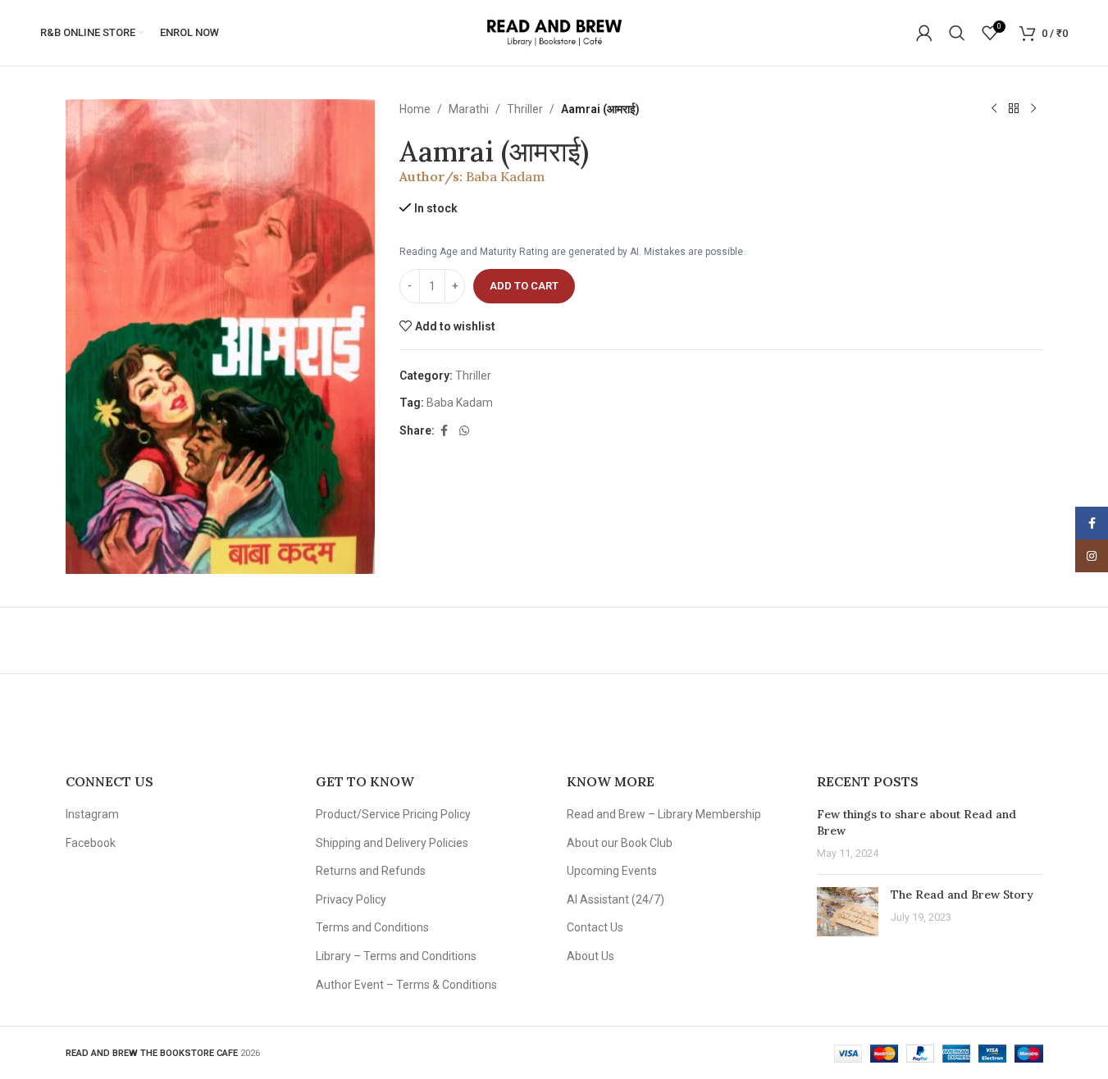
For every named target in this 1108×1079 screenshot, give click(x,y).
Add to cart (524, 286)
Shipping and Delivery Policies (392, 842)
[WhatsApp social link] (464, 431)
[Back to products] (1014, 109)
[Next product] (1033, 109)
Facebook (91, 842)
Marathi (469, 109)
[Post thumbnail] (847, 911)
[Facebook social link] (444, 431)
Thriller (525, 109)
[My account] (924, 32)
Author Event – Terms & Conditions (406, 984)
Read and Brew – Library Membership (664, 814)
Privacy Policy (351, 899)
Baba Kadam (505, 176)
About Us (590, 956)
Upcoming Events (612, 870)
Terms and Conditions (372, 927)
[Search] (957, 32)
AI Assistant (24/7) (615, 899)
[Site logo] (554, 32)
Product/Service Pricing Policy (393, 814)
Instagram (92, 814)
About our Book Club (620, 842)
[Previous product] (994, 109)
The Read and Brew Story (962, 894)
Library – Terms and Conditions (396, 956)
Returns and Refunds (371, 870)
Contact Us (595, 927)
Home (415, 109)
